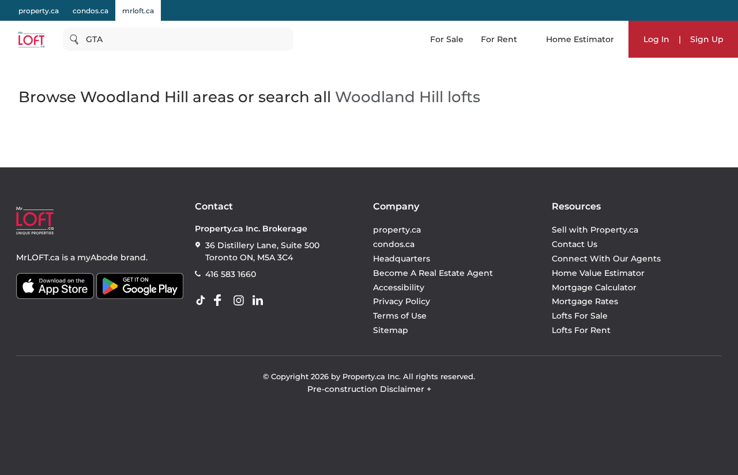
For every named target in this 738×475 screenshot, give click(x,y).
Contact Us (574, 244)
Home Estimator (580, 39)
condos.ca (90, 10)
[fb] (222, 300)
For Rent (499, 39)
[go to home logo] (35, 221)
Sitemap (390, 330)
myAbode (97, 257)
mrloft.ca (138, 10)
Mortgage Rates (585, 301)
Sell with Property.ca (595, 230)
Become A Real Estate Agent (433, 273)
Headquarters (401, 258)
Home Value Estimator (598, 273)
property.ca (38, 10)
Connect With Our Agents (606, 258)
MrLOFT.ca (37, 257)
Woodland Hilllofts (407, 97)
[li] (260, 300)
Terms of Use (400, 316)
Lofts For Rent (581, 330)
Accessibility (398, 287)
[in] (241, 300)
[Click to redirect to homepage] (31, 40)
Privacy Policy (401, 301)
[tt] (203, 300)
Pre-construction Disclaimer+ (369, 389)
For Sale (447, 39)
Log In (656, 39)
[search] (178, 39)
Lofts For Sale (580, 316)
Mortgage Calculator (594, 287)
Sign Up (707, 39)
